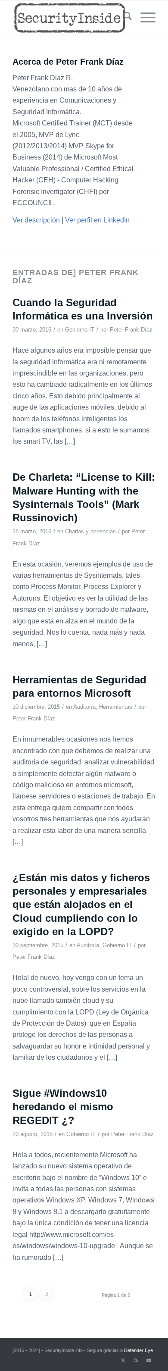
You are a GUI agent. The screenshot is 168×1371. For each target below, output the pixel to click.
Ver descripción (36, 220)
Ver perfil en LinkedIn (97, 220)
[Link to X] (123, 1360)
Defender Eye (138, 1350)
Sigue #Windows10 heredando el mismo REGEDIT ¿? (62, 1106)
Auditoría (84, 707)
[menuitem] (123, 17)
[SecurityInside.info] (69, 17)
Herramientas (115, 707)
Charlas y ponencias (90, 531)
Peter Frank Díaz (131, 329)
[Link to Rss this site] (136, 1360)
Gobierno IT (79, 329)
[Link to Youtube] (149, 1360)
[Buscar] (123, 17)
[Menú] (144, 17)
